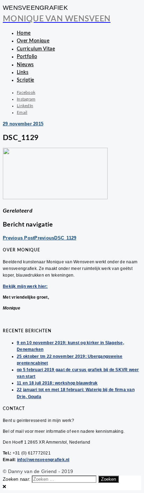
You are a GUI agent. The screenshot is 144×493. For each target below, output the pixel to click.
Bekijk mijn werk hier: (25, 286)
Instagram (26, 99)
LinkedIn (25, 106)
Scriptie (25, 80)
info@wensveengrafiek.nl (43, 459)
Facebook (26, 92)
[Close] (4, 486)
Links (22, 72)
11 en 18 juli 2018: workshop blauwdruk (57, 383)
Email (22, 112)
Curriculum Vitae (36, 49)
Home (24, 33)
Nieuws (25, 64)
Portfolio (27, 56)
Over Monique (33, 41)
